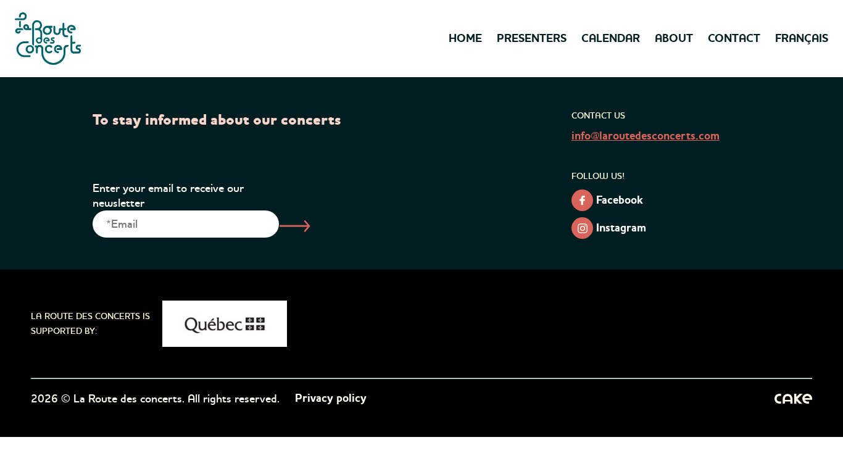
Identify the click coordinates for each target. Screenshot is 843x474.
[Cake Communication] (793, 398)
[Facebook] (582, 200)
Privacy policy (331, 398)
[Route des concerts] (49, 38)
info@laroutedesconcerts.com (645, 136)
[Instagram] (582, 228)
